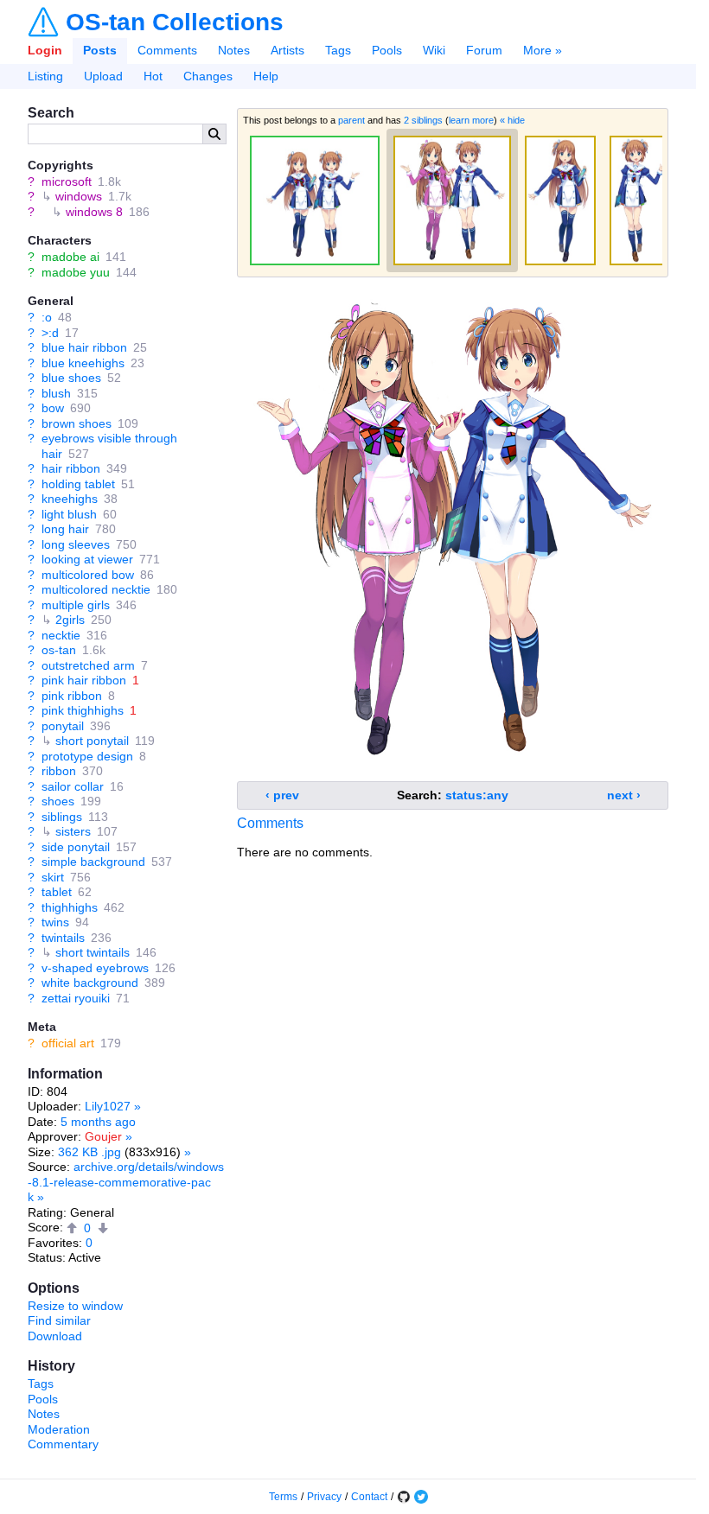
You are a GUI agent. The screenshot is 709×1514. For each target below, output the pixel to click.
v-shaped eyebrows (95, 968)
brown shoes (77, 423)
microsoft (67, 181)
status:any (476, 795)
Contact (369, 1497)
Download (55, 1336)
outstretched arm (88, 665)
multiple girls (76, 605)
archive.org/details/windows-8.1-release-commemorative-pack (126, 1182)
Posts (100, 50)
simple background (93, 861)
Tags (338, 50)
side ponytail (76, 847)
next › (624, 795)
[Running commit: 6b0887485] (404, 1497)
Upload (103, 76)
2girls (70, 620)
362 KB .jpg (89, 1152)
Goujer (103, 1136)
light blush (69, 514)
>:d (50, 333)
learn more (471, 120)
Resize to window (75, 1306)
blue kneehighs (83, 363)
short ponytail (92, 740)
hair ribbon (71, 468)
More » (542, 50)
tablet (57, 892)
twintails (63, 938)
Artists (287, 50)
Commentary (63, 1444)
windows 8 (94, 212)
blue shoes (71, 378)
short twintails (92, 952)
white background (90, 982)
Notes (234, 50)
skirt (53, 877)
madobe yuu (76, 272)
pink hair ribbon (84, 680)
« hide (512, 120)
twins (55, 922)
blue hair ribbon (84, 347)
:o (47, 317)
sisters (73, 831)
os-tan (59, 650)
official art (68, 1043)
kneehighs (70, 499)
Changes (208, 76)
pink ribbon (72, 696)
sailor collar (73, 786)
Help (265, 76)
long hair (65, 529)
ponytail (63, 726)
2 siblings (423, 120)
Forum (484, 50)
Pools (387, 50)
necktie (61, 635)
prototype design (87, 756)
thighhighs (70, 907)
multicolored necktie (96, 589)
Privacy (324, 1497)
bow (53, 408)
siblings (62, 817)
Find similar (59, 1320)
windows (78, 196)
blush (56, 393)
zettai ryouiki (76, 998)
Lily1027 (108, 1106)
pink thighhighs (83, 710)
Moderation (59, 1429)
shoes (58, 801)
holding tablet (78, 484)
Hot (153, 76)
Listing (45, 76)
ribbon (59, 771)
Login (45, 50)
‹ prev (282, 795)
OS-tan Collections (175, 22)
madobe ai (70, 257)
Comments (167, 50)
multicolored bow (88, 575)
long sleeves (76, 544)
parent (351, 120)
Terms (283, 1497)
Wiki (434, 50)
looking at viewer (87, 559)
